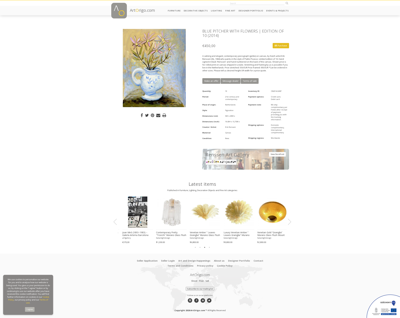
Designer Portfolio (251, 10)
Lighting (216, 10)
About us (219, 260)
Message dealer (230, 80)
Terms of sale (250, 80)
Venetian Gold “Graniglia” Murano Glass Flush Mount (268, 234)
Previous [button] (117, 222)
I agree (30, 309)
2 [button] (200, 247)
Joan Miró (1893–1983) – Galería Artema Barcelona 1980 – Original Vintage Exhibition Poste (133, 234)
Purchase (282, 45)
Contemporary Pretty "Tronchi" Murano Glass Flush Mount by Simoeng (168, 234)
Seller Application (147, 260)
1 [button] (195, 247)
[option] (154, 68)
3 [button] (204, 247)
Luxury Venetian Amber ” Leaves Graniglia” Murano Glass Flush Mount (234, 234)
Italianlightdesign (160, 238)
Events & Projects (277, 10)
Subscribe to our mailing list (200, 288)
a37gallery (124, 238)
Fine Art (230, 10)
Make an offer (211, 80)
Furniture (174, 10)
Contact (258, 260)
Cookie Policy (224, 265)
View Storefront (277, 154)
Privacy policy (205, 265)
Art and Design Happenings (194, 260)
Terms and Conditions (180, 265)
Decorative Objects (196, 10)
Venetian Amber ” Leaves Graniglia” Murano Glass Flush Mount (202, 234)
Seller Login (168, 260)
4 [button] (209, 247)
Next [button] (288, 222)
